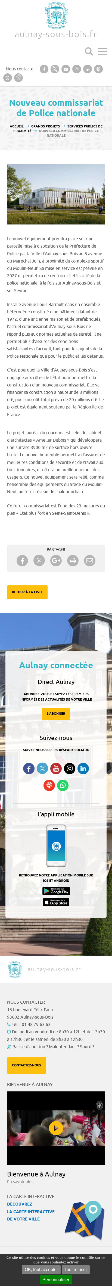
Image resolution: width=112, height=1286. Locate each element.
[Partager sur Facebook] (22, 560)
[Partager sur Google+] (56, 560)
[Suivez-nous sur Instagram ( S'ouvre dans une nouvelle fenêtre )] (69, 768)
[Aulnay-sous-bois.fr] (56, 15)
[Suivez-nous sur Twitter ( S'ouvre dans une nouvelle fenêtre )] (42, 768)
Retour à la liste (27, 592)
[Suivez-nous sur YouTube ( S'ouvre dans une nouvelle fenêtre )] (56, 768)
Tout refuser (75, 1269)
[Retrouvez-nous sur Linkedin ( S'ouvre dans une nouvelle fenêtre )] (83, 768)
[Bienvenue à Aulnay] (56, 1128)
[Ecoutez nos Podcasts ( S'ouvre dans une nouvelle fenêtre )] (49, 785)
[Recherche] (89, 51)
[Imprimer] (73, 560)
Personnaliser (55, 1279)
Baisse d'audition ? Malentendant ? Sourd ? (53, 1047)
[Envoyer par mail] (89, 560)
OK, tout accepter (41, 1269)
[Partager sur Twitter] (39, 560)
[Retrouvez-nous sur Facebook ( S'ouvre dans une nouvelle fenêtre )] (29, 768)
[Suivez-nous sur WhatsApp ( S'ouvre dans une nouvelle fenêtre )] (63, 785)
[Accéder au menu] (102, 51)
